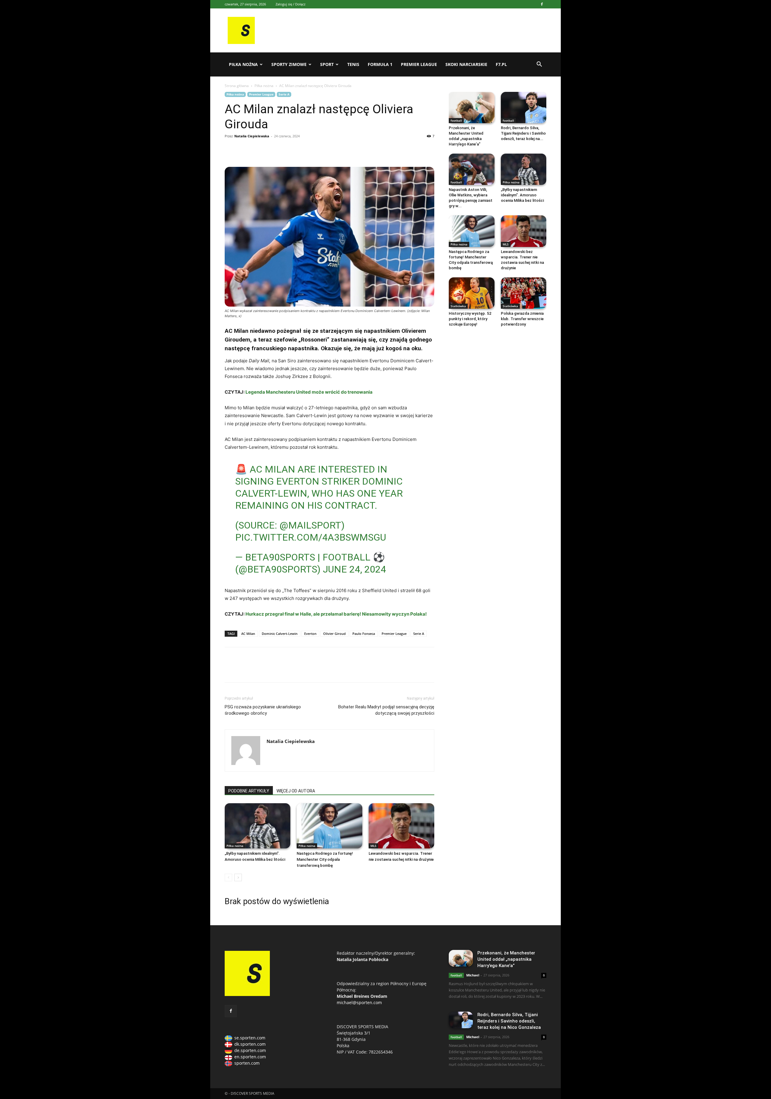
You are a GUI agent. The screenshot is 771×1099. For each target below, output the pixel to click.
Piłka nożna (243, 64)
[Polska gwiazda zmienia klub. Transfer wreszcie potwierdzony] (524, 293)
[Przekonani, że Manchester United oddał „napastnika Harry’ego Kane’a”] (472, 107)
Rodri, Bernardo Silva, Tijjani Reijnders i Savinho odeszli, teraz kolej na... (523, 133)
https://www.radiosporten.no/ (272, 150)
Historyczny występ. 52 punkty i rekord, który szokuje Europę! (470, 318)
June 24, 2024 (354, 569)
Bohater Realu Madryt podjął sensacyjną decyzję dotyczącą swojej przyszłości (386, 710)
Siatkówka (458, 306)
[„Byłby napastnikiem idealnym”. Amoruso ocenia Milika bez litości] (257, 825)
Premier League (419, 64)
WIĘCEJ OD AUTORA (295, 790)
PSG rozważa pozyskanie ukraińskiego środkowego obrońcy (263, 710)
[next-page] (238, 877)
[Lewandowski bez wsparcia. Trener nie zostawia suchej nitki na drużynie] (401, 825)
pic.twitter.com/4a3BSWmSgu (310, 537)
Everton (310, 633)
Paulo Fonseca (363, 633)
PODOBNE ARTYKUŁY (248, 790)
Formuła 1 (380, 64)
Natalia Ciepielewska (251, 136)
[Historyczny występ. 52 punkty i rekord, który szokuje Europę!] (472, 293)
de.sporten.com (250, 1050)
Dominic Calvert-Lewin (280, 633)
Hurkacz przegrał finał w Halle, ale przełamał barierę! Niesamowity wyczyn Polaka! (336, 614)
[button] (539, 65)
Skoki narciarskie (466, 64)
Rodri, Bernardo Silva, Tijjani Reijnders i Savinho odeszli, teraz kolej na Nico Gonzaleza (509, 1021)
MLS (373, 846)
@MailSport (310, 525)
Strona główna (237, 85)
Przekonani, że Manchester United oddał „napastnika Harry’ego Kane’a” (506, 959)
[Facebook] (541, 4)
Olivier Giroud (334, 633)
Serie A (284, 94)
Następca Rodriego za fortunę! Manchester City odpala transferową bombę (325, 859)
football (456, 120)
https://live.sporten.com (258, 150)
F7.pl (501, 64)
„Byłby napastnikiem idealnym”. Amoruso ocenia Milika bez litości (522, 195)
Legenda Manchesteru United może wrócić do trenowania (309, 392)
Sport (327, 64)
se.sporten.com (249, 1038)
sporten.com (247, 1063)
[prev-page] (228, 877)
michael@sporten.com (359, 1002)
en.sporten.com (250, 1057)
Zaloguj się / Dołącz (290, 4)
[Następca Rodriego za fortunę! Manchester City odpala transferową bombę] (329, 825)
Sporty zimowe (289, 64)
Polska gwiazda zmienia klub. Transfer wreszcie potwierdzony (522, 318)
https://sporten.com (245, 150)
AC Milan (248, 633)
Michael (472, 975)
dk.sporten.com (250, 1044)
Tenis (353, 64)
